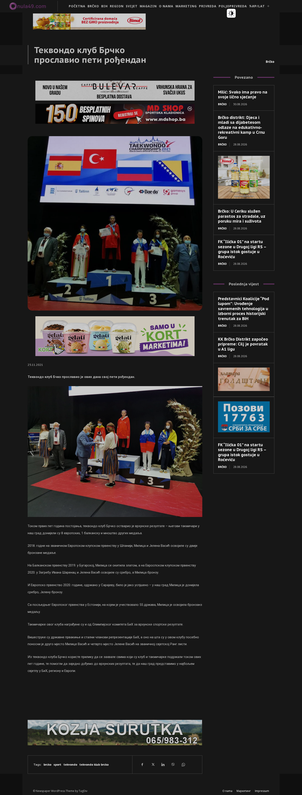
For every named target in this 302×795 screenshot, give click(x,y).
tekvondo (70, 764)
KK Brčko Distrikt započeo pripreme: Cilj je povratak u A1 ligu (243, 344)
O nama (227, 791)
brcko (47, 764)
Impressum (262, 791)
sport (57, 764)
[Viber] (172, 764)
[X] (152, 764)
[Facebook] (142, 764)
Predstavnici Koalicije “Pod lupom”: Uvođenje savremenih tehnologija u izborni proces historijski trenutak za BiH (243, 308)
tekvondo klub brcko (94, 764)
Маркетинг (244, 791)
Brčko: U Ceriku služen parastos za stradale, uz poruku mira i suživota (241, 216)
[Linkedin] (162, 764)
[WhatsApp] (183, 764)
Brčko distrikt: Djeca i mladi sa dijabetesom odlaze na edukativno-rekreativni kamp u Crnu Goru (241, 127)
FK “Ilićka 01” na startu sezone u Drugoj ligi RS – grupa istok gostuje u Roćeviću (242, 249)
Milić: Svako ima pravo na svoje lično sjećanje (242, 95)
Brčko (270, 62)
